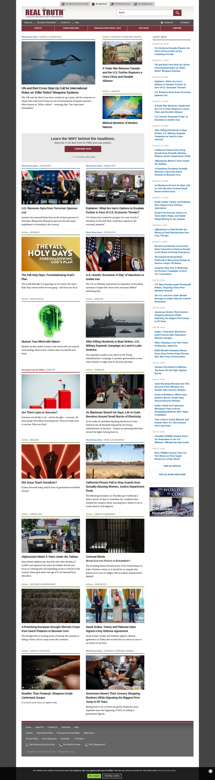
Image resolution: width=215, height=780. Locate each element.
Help (77, 23)
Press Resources (49, 739)
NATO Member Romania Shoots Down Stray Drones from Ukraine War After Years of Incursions (172, 353)
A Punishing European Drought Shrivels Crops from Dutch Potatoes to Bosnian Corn (171, 171)
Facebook (168, 23)
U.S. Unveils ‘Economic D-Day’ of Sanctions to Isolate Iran (171, 118)
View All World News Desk (172, 475)
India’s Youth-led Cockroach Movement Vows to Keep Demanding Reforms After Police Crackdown (172, 410)
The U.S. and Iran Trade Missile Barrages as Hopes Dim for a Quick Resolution (172, 298)
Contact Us (65, 23)
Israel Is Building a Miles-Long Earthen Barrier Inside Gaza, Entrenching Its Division (171, 397)
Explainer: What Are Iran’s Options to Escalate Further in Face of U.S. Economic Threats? (170, 84)
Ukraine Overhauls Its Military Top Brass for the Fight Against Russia (171, 370)
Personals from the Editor (68, 733)
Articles (38, 28)
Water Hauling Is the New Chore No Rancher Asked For (171, 344)
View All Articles (172, 466)
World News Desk (71, 28)
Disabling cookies (112, 776)
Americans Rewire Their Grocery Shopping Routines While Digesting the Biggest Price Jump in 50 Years (172, 317)
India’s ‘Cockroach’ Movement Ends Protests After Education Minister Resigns (170, 334)
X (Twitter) (185, 23)
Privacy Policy (32, 739)
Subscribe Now (83, 149)
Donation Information (46, 23)
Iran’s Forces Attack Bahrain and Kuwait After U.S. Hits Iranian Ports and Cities (172, 422)
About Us (28, 23)
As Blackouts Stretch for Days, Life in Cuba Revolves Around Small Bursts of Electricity (172, 188)
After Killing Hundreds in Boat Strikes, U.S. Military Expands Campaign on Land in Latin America (171, 135)
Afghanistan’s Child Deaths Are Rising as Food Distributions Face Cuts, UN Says (172, 232)
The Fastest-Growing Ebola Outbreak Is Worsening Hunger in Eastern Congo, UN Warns (172, 259)
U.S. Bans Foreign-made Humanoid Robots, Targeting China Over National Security (173, 287)
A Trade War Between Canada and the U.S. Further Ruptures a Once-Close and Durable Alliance (172, 108)
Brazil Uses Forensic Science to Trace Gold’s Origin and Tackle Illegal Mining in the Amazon (170, 215)
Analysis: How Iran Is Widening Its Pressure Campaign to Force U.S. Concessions (171, 270)
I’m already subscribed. (84, 157)
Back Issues (144, 28)
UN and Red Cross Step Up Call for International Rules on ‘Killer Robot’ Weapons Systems (172, 67)
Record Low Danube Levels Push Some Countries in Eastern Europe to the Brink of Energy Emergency (172, 249)
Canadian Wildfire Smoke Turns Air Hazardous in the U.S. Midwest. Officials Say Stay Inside (172, 439)
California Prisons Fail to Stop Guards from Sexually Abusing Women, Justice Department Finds (172, 153)
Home (28, 727)
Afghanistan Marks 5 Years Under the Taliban (172, 162)
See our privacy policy (167, 771)
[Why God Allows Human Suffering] (172, 503)
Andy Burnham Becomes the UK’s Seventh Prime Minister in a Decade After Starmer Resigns (172, 386)
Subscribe (177, 28)
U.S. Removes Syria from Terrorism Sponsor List (173, 94)
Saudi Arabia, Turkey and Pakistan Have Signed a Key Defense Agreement (173, 204)
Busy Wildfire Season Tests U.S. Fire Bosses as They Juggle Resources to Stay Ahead (171, 455)
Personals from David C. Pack (107, 28)
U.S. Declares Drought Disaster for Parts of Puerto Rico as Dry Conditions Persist (172, 51)
